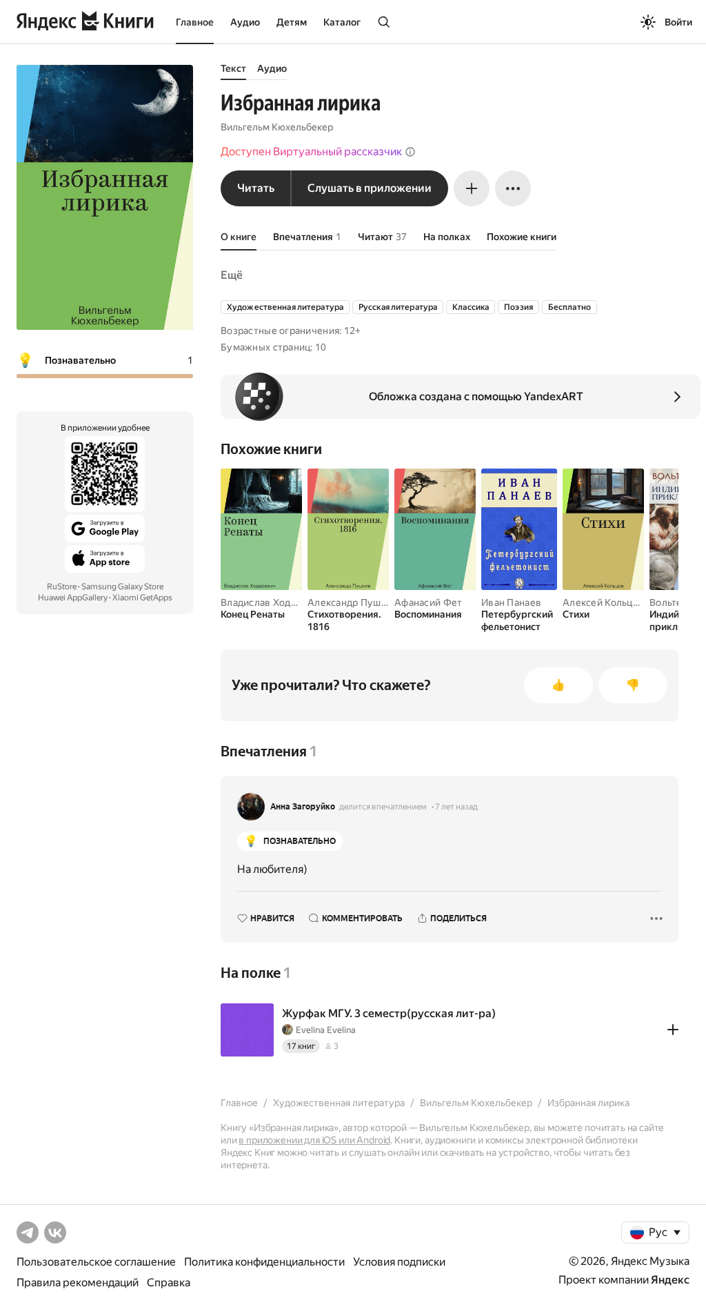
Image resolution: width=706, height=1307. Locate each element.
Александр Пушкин (352, 602)
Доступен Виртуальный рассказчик (311, 151)
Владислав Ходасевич (272, 602)
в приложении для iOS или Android (314, 1140)
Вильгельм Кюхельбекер (277, 126)
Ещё (232, 275)
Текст (233, 68)
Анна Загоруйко (302, 807)
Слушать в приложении (369, 188)
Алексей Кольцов (603, 602)
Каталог (342, 22)
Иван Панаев (511, 602)
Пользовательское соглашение (96, 1261)
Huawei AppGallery (73, 597)
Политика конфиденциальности (264, 1261)
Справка (168, 1282)
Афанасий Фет (428, 602)
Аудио (245, 22)
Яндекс (670, 1279)
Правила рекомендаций (78, 1282)
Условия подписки (399, 1261)
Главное (195, 22)
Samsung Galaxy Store (122, 586)
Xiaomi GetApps (142, 597)
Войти (678, 22)
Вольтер (668, 602)
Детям (291, 22)
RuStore (62, 586)
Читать (255, 188)
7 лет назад (456, 807)
